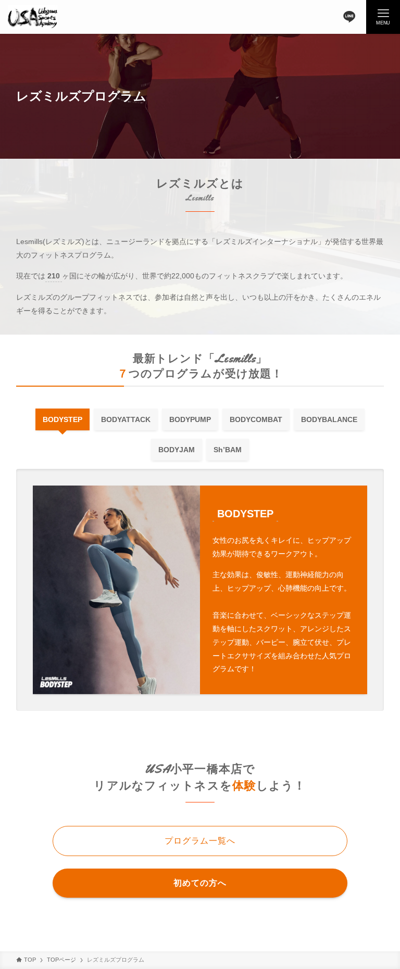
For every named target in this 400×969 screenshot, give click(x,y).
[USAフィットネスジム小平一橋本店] (32, 17)
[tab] (62, 419)
